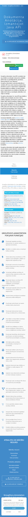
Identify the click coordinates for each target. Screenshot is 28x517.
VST (11, 205)
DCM (7, 219)
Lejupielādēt (10, 65)
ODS (16, 216)
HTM (9, 222)
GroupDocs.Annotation (14, 5)
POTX (9, 202)
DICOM (10, 219)
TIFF (18, 217)
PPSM (12, 202)
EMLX (13, 204)
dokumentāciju (9, 143)
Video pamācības (14, 457)
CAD (16, 220)
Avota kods (14, 455)
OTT (5, 224)
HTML (11, 222)
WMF (19, 202)
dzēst (8, 119)
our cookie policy (20, 505)
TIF (20, 217)
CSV (15, 222)
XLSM (17, 199)
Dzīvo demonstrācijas (13, 58)
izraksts (3, 119)
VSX (19, 205)
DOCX (11, 196)
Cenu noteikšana (7, 62)
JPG (12, 217)
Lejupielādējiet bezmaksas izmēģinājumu (14, 478)
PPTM (16, 202)
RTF (5, 197)
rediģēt (22, 118)
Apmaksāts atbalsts (14, 467)
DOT (18, 196)
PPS (18, 200)
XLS (8, 199)
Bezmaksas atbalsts (14, 465)
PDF (10, 212)
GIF (5, 219)
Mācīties (19, 65)
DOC (9, 196)
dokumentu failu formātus (14, 186)
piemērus (20, 143)
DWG (10, 220)
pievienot (17, 118)
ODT (14, 216)
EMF (22, 202)
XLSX (11, 199)
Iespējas (4, 58)
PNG (22, 217)
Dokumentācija (14, 453)
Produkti (4, 5)
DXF (13, 220)
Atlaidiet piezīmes (14, 472)
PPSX (20, 200)
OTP (20, 222)
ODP (19, 216)
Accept (14, 508)
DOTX (21, 196)
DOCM (15, 196)
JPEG (15, 217)
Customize (8, 511)
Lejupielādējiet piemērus (15, 484)
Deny (19, 511)
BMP (10, 217)
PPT (12, 200)
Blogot (14, 470)
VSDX (16, 205)
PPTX (14, 200)
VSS (8, 205)
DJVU (17, 222)
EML (10, 204)
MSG (16, 204)
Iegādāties (15, 68)
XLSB (14, 199)
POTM (5, 202)
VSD (14, 205)
